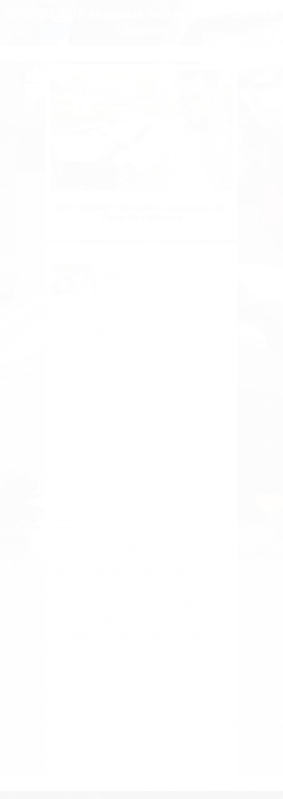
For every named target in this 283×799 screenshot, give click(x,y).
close (2, 1)
